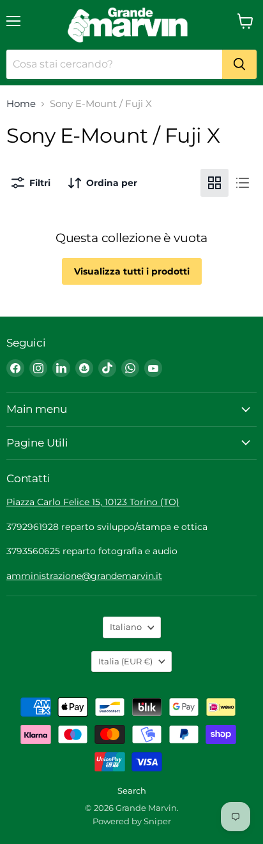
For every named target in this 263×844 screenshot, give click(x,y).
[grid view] (214, 183)
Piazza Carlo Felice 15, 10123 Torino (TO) (92, 502)
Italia (125, 661)
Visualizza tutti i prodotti (132, 271)
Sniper (157, 821)
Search (131, 790)
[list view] (243, 183)
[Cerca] (239, 64)
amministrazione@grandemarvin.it (84, 576)
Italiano (126, 627)
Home (21, 103)
